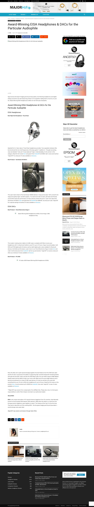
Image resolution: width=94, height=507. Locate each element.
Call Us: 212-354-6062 (35, 1)
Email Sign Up (27, 1)
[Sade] (13, 432)
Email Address (67, 134)
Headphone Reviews (20, 18)
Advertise (15, 1)
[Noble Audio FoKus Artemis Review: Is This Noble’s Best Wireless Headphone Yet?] (51, 451)
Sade (10, 32)
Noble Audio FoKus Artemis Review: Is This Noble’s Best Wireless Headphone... (77, 248)
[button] (84, 14)
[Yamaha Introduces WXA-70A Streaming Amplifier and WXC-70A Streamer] (33, 451)
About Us (57, 505)
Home (9, 18)
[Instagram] (83, 1)
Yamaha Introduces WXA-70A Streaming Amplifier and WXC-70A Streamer (32, 460)
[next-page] (66, 254)
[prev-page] (63, 254)
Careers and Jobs (82, 505)
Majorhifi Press (65, 222)
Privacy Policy (75, 505)
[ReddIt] (22, 419)
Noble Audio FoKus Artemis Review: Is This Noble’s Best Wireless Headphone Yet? (50, 460)
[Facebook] (80, 1)
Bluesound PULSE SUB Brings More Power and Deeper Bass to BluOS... (73, 218)
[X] (85, 1)
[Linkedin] (19, 419)
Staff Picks (46, 14)
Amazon (34, 155)
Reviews (23, 14)
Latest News (12, 14)
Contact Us (21, 1)
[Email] (9, 419)
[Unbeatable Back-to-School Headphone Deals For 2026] (66, 241)
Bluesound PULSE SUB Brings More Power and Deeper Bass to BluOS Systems (15, 460)
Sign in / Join (10, 1)
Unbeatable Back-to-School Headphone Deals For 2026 (46, 490)
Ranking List (34, 14)
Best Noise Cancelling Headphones (50, 456)
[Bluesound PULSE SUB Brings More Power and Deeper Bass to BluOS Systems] (16, 451)
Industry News (11, 456)
